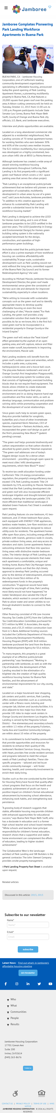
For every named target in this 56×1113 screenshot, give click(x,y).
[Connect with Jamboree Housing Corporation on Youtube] (50, 984)
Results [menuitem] (15, 1024)
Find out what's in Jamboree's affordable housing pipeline (25, 964)
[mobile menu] (6, 8)
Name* (10, 920)
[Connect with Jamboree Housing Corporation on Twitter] (39, 984)
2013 (40, 894)
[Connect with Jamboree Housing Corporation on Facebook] (5, 984)
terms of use (39, 1103)
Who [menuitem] (13, 999)
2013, (34, 894)
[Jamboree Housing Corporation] (29, 8)
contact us (7, 1103)
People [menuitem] (15, 1018)
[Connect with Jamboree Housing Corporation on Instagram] (17, 984)
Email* (10, 931)
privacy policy (23, 1103)
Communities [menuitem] (18, 1012)
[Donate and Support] (50, 6)
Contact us (28, 1068)
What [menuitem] (14, 1005)
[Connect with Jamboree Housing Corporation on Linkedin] (28, 984)
